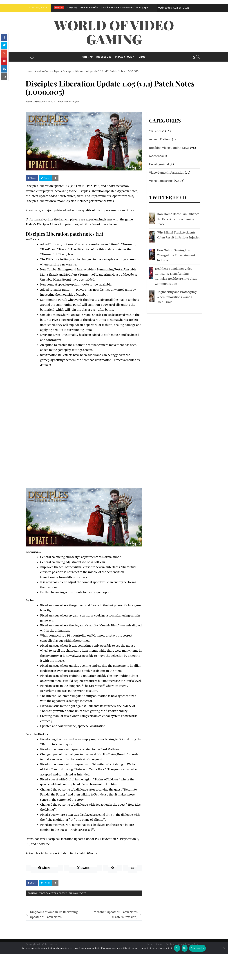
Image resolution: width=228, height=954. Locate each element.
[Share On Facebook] (4, 37)
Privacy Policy (124, 56)
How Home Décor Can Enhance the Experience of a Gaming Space (81, 7)
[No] (224, 950)
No (184, 948)
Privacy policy (197, 948)
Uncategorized (159, 164)
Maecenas (156, 156)
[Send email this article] (4, 76)
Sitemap (87, 56)
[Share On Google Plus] (4, 53)
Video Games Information (166, 172)
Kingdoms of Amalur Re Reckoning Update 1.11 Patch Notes (54, 914)
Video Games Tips (48, 893)
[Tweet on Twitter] (4, 45)
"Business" (157, 131)
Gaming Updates (77, 893)
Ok (177, 948)
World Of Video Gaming (114, 32)
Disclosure (103, 56)
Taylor (76, 101)
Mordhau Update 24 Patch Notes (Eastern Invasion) (116, 914)
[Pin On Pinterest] (4, 61)
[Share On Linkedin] (4, 69)
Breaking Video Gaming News (169, 148)
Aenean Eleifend (160, 139)
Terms (142, 56)
